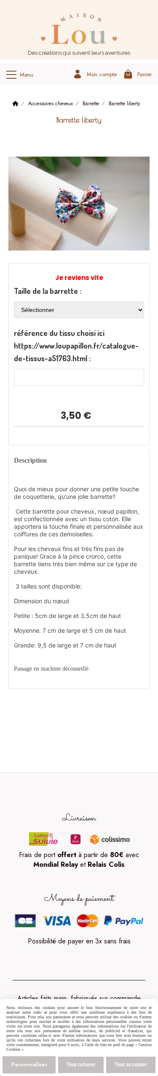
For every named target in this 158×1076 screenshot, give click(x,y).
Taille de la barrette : (47, 291)
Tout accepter (131, 1065)
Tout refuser (81, 1065)
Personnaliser (29, 1064)
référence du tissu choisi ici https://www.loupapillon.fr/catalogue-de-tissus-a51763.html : (76, 345)
